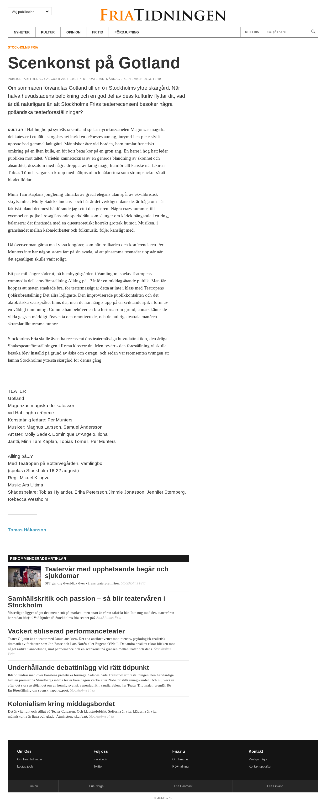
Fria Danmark (183, 786)
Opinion (73, 32)
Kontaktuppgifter (260, 766)
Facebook (100, 759)
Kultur (48, 32)
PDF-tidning (180, 766)
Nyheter (22, 32)
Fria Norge (96, 786)
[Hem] (163, 14)
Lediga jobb (25, 766)
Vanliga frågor (258, 759)
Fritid (97, 32)
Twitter (98, 766)
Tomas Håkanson (27, 529)
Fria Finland (275, 786)
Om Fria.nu (180, 759)
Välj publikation (23, 12)
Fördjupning (127, 32)
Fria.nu (33, 786)
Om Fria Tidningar (29, 759)
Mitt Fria (252, 32)
